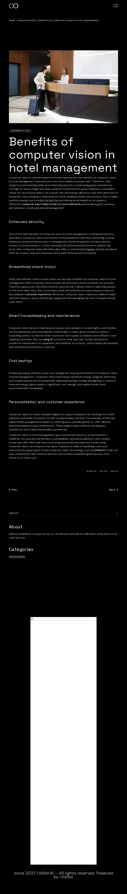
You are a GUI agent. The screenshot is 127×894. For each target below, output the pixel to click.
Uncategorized (27, 20)
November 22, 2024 (20, 130)
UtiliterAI (99, 450)
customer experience (38, 294)
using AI (47, 339)
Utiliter (66, 877)
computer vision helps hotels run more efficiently (51, 204)
